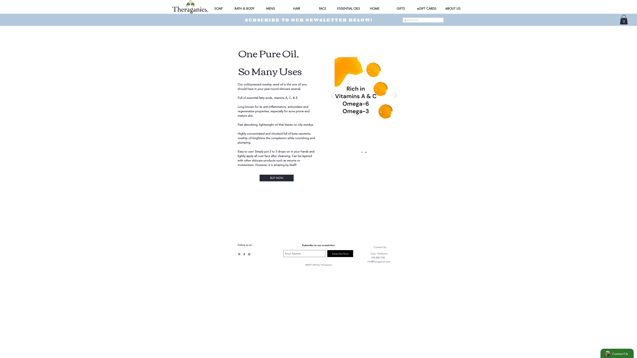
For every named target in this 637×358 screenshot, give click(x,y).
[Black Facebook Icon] (244, 254)
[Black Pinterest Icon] (239, 254)
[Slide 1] (362, 152)
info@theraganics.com (378, 261)
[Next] (395, 96)
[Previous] (332, 96)
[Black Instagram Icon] (249, 254)
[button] (624, 20)
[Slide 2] (365, 152)
